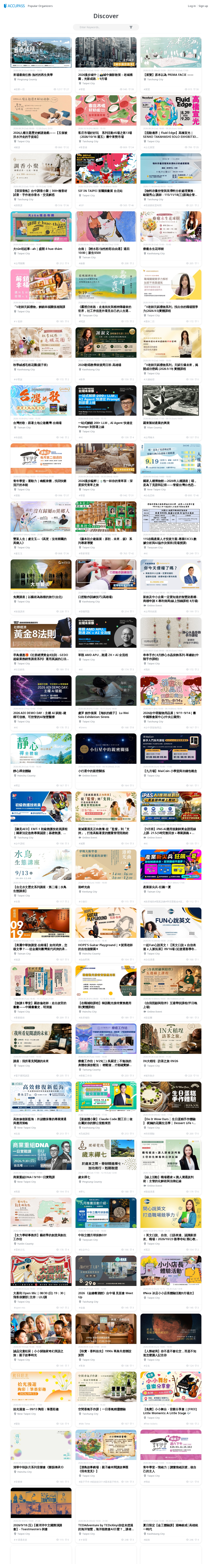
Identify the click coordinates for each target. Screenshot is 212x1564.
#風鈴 (147, 669)
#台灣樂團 (19, 263)
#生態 (17, 901)
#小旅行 (83, 901)
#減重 (82, 843)
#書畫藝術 (19, 1017)
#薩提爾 (148, 1017)
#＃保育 (83, 1539)
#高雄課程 (84, 1133)
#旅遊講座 (19, 611)
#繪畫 (82, 263)
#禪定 (17, 785)
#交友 (147, 1365)
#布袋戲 (18, 437)
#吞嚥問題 (84, 611)
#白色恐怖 (149, 495)
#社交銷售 (19, 669)
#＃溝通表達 (20, 1539)
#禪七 (82, 1191)
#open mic (19, 1307)
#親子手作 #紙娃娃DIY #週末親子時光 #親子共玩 (100, 1481)
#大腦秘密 (149, 379)
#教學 (82, 379)
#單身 (82, 1365)
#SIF (81, 205)
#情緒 (147, 1481)
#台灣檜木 (149, 437)
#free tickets (151, 1423)
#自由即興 (84, 959)
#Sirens (83, 727)
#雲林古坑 (19, 1249)
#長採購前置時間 (152, 205)
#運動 (17, 495)
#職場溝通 (149, 1191)
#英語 (147, 1249)
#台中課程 (19, 843)
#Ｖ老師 (18, 321)
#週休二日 (149, 321)
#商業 (17, 1191)
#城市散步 (149, 1075)
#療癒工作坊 (85, 1075)
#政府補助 (84, 1017)
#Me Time (84, 1423)
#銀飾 (147, 1539)
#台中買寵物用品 (152, 727)
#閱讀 (82, 321)
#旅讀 (17, 959)
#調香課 (18, 205)
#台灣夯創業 (150, 611)
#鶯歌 (17, 1423)
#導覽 (82, 89)
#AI (81, 437)
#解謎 (17, 147)
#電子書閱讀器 (21, 1075)
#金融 (82, 1307)
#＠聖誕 (18, 379)
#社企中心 (84, 1249)
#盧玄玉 (18, 553)
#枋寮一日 (19, 89)
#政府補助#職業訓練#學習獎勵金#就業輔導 (165, 901)
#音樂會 (18, 1481)
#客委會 (83, 147)
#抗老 (17, 1133)
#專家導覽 (84, 553)
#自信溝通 (149, 959)
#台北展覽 (149, 147)
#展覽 (147, 89)
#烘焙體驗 (149, 1133)
